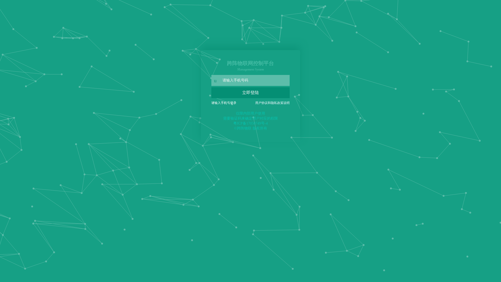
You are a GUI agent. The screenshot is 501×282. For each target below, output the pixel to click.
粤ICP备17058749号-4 (250, 123)
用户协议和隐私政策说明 (272, 103)
